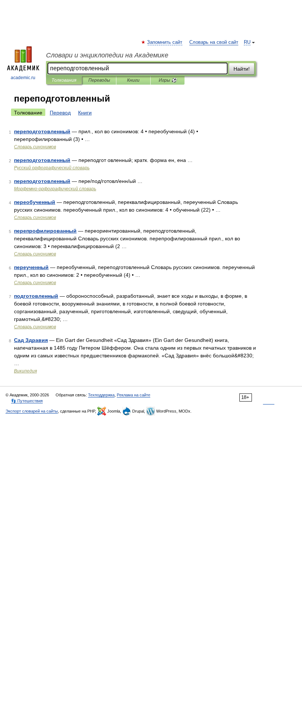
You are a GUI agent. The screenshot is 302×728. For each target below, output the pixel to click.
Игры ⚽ (168, 80)
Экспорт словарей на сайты (32, 411)
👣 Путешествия (27, 401)
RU (247, 42)
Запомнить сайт (165, 42)
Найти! (241, 69)
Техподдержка (101, 395)
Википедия (25, 371)
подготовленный (36, 296)
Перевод (60, 113)
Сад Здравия (31, 340)
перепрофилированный (45, 231)
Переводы (99, 80)
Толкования (64, 80)
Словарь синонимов (35, 146)
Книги (133, 80)
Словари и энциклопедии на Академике (107, 55)
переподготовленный (42, 131)
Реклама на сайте (133, 395)
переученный (31, 267)
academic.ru (23, 77)
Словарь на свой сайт (213, 42)
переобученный (34, 202)
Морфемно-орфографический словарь (55, 188)
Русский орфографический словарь (51, 167)
